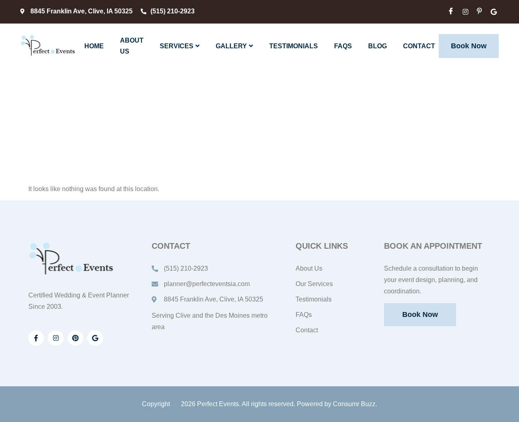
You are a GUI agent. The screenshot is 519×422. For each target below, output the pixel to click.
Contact (419, 46)
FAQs (343, 46)
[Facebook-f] (36, 338)
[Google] (95, 338)
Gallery (231, 46)
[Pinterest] (75, 338)
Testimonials (293, 46)
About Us (132, 46)
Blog (377, 46)
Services (176, 46)
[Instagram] (55, 338)
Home (94, 46)
